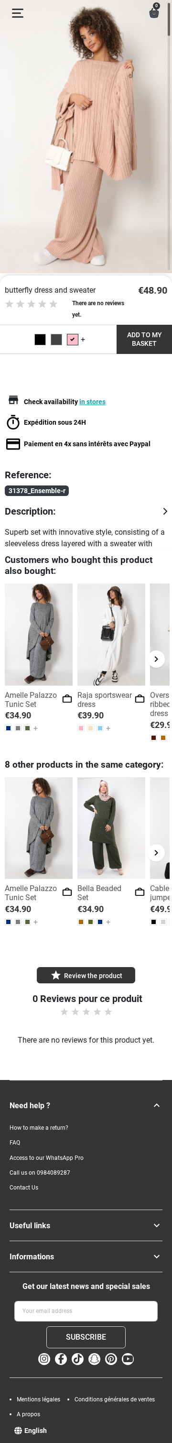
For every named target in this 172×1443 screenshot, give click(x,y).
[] (156, 1105)
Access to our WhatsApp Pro (47, 1158)
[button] (154, 13)
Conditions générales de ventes (115, 1399)
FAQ (15, 1142)
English (35, 1430)
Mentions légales (38, 1399)
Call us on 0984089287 (40, 1172)
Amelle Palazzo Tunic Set (31, 700)
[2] (20, 304)
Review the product (86, 975)
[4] (42, 304)
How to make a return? (39, 1127)
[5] (53, 304)
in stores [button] (92, 402)
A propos (28, 1414)
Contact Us (24, 1187)
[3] (31, 304)
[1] (9, 304)
